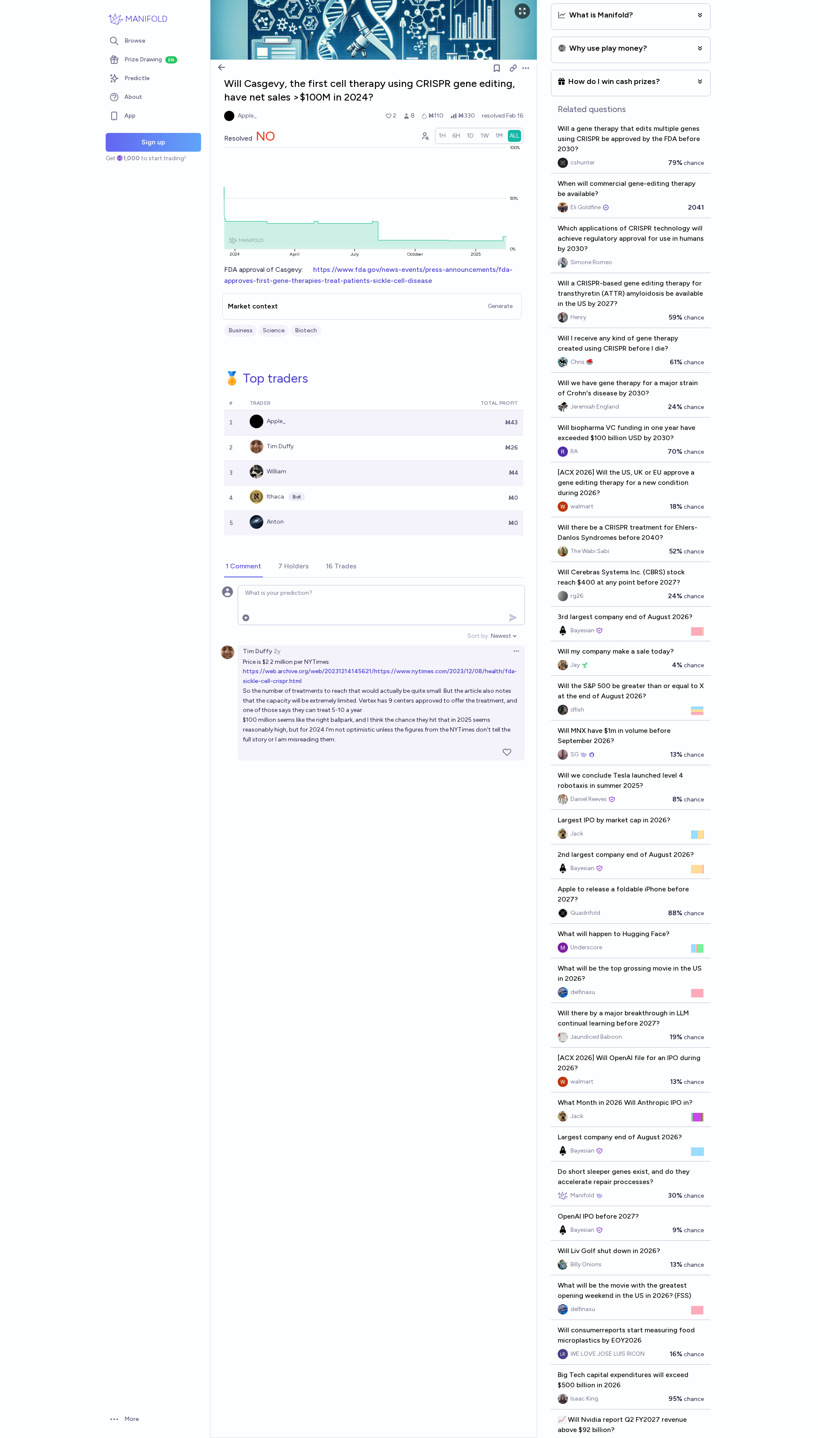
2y (277, 651)
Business (240, 330)
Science (274, 330)
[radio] (442, 136)
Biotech (306, 330)
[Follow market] (496, 68)
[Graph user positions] (424, 136)
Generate (500, 306)
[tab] (243, 566)
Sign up (153, 142)
